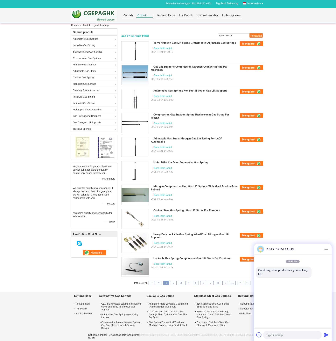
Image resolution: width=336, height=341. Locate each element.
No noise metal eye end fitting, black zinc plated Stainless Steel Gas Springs (214, 314)
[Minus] (326, 249)
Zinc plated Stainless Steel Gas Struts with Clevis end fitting (213, 324)
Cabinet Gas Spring (83, 77)
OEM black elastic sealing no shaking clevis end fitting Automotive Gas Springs (121, 306)
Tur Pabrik (186, 15)
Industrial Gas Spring (84, 103)
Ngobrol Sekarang (227, 3)
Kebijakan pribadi (97, 335)
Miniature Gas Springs (84, 64)
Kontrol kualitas (207, 15)
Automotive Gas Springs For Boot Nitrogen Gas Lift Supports (190, 90)
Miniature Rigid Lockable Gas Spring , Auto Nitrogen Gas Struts (168, 305)
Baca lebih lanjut (163, 48)
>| (247, 283)
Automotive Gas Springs (85, 39)
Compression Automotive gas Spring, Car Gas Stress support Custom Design (120, 325)
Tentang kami (165, 15)
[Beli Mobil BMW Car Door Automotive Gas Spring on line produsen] (135, 171)
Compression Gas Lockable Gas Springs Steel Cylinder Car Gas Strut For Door (168, 314)
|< (151, 283)
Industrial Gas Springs (84, 84)
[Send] (326, 334)
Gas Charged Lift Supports (87, 122)
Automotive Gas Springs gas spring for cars (119, 316)
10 (232, 283)
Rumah (128, 15)
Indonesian (254, 3)
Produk (142, 15)
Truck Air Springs (82, 129)
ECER (91, 337)
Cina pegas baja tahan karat (124, 335)
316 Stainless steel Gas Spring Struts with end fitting (213, 305)
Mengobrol (249, 43)
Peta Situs (245, 313)
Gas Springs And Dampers (87, 116)
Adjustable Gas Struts (84, 71)
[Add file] (259, 334)
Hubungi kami (231, 15)
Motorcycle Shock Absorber (87, 109)
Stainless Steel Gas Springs (87, 51)
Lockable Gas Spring (84, 45)
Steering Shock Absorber (86, 90)
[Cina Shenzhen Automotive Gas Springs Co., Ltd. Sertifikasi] (82, 147)
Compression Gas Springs (87, 58)
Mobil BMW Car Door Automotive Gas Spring (180, 162)
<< (159, 283)
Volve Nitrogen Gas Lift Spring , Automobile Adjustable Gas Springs (194, 42)
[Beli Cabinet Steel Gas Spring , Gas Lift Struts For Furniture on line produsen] (135, 219)
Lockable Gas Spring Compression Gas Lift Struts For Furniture (191, 258)
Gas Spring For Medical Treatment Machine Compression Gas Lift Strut (168, 324)
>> (240, 283)
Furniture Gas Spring (84, 96)
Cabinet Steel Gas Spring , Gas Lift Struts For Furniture (186, 210)
